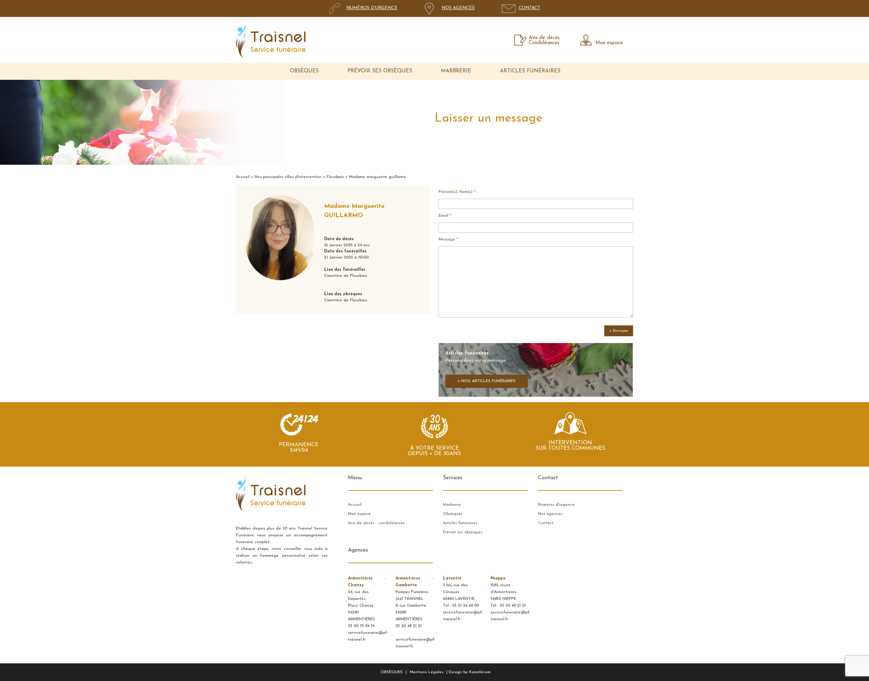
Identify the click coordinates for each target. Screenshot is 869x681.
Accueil (242, 177)
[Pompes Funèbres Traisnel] (271, 40)
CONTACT (529, 8)
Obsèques (452, 514)
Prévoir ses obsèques (462, 532)
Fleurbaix (335, 177)
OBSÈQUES (304, 71)
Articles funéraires (460, 523)
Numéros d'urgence (556, 505)
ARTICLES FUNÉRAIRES (530, 71)
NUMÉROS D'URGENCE (371, 8)
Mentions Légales (426, 672)
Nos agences (550, 514)
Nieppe (498, 578)
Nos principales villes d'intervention (288, 177)
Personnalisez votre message (480, 367)
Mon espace (609, 43)
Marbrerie (452, 505)
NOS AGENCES (458, 8)
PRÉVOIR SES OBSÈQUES (380, 71)
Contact (545, 523)
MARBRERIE (456, 71)
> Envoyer (618, 331)
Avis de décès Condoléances (544, 40)
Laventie (452, 578)
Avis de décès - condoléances (376, 523)
